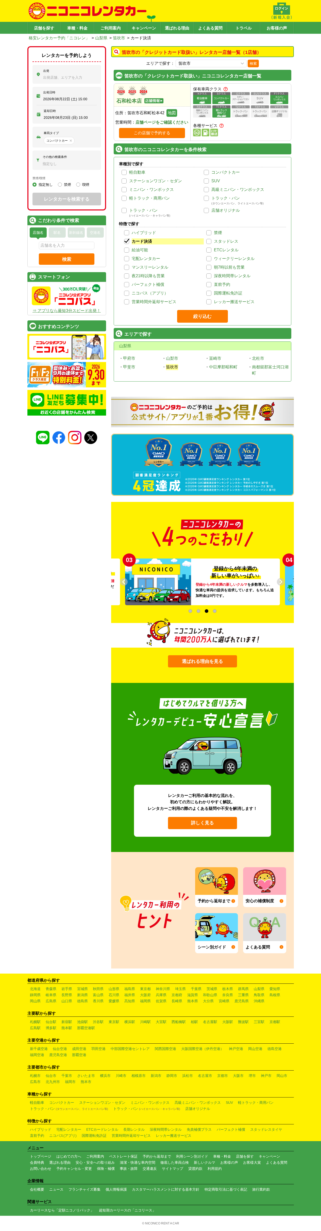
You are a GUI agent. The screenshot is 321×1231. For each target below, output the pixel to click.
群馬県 (243, 989)
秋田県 (98, 989)
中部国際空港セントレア (130, 1049)
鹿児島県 (241, 1001)
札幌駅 (35, 1022)
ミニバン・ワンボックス (151, 189)
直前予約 (222, 284)
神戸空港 (236, 1049)
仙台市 (51, 1076)
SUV (215, 181)
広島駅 (35, 1028)
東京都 (145, 989)
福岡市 (70, 1082)
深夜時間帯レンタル (232, 276)
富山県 (98, 995)
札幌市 (35, 1076)
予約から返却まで (157, 1156)
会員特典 (37, 1162)
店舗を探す (44, 28)
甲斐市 (129, 367)
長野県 (66, 995)
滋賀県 (192, 995)
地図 (172, 113)
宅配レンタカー (146, 258)
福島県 (129, 989)
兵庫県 (161, 995)
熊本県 (192, 1001)
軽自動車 (137, 172)
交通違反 (150, 1169)
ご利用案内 (110, 28)
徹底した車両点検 (174, 1162)
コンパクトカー (225, 172)
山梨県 (101, 38)
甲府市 (129, 358)
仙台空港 (60, 1049)
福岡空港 (37, 1055)
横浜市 (105, 1076)
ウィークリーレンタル (234, 258)
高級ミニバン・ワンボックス (237, 189)
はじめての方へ (68, 1156)
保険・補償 (106, 1169)
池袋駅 (82, 1022)
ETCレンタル (226, 250)
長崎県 (177, 1001)
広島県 (51, 1001)
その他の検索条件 (55, 157)
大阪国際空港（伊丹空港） (202, 1049)
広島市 (35, 1082)
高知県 (129, 1001)
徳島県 (82, 1001)
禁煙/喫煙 (38, 178)
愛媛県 (114, 1001)
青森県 (51, 989)
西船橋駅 (179, 1022)
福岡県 (145, 1001)
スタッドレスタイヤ (266, 1129)
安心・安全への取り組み (95, 1162)
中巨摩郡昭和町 (223, 367)
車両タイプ (51, 133)
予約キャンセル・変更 (74, 1169)
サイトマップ (172, 1169)
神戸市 (266, 1076)
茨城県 (212, 989)
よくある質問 (210, 28)
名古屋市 (205, 1076)
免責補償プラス (199, 1129)
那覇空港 (79, 1055)
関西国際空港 (165, 1049)
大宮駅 (161, 1022)
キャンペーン (144, 28)
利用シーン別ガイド (192, 1156)
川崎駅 (145, 1022)
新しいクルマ (204, 1162)
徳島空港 (274, 1049)
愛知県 (274, 989)
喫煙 (85, 185)
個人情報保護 (116, 1189)
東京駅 (114, 1022)
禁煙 (218, 233)
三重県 (243, 995)
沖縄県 (259, 1001)
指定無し (46, 185)
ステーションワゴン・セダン (155, 181)
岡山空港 (255, 1049)
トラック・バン (225, 198)
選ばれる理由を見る (202, 661)
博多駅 (51, 1028)
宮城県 (82, 989)
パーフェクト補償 (148, 284)
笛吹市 (119, 38)
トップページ (40, 1156)
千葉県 (196, 989)
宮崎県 (224, 1001)
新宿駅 (66, 1022)
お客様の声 (277, 28)
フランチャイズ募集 (84, 1189)
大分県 (208, 1001)
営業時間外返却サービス (154, 302)
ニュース (56, 1189)
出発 (46, 71)
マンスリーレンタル (150, 267)
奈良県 (227, 995)
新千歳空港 (39, 1049)
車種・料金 (77, 28)
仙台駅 (51, 1022)
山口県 (66, 1001)
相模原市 (138, 1076)
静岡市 (171, 1076)
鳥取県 (259, 995)
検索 (253, 63)
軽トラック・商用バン (149, 198)
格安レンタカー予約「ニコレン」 (59, 38)
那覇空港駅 (86, 1028)
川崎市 (121, 1076)
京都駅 (274, 1022)
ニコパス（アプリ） (150, 293)
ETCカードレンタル (102, 1129)
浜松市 (187, 1076)
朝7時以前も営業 (229, 267)
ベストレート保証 (123, 1156)
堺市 (252, 1076)
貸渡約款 (195, 1169)
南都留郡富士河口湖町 (270, 370)
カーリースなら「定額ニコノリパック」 (62, 1210)
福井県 (129, 995)
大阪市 (238, 1076)
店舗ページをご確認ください (162, 122)
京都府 (177, 995)
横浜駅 (129, 1022)
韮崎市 (215, 358)
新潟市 (156, 1076)
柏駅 (194, 1022)
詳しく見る (202, 822)
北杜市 (258, 358)
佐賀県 (161, 1001)
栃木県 (227, 989)
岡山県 (35, 1001)
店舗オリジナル (225, 210)
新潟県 (82, 995)
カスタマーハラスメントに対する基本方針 (165, 1189)
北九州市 (53, 1082)
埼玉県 (180, 989)
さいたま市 (86, 1076)
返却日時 (50, 111)
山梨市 (172, 358)
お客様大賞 (252, 1162)
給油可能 (140, 250)
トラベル (243, 28)
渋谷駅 (98, 1022)
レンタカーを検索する (67, 199)
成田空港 (79, 1049)
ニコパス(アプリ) (63, 1136)
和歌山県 (210, 995)
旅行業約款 (261, 1189)
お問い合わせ (40, 1169)
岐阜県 (51, 995)
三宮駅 (259, 1022)
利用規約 (215, 1169)
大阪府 (145, 995)
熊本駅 (66, 1028)
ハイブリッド (144, 233)
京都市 (222, 1076)
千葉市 (66, 1076)
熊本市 (86, 1082)
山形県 (114, 989)
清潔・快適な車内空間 (137, 1162)
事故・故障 (129, 1169)
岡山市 (282, 1076)
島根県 (274, 995)
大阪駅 (227, 1022)
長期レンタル (134, 1129)
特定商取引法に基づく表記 (226, 1189)
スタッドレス (226, 241)
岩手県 (66, 989)
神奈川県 (163, 989)
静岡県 (35, 995)
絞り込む (202, 316)
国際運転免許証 (228, 293)
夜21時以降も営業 (148, 276)
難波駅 (243, 1022)
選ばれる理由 (177, 28)
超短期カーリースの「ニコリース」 (127, 1210)
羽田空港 (98, 1049)
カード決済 (142, 241)
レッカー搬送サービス (234, 302)
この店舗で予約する (152, 133)
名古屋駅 (210, 1022)
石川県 (114, 995)
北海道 (35, 989)
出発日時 (49, 92)
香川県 (98, 1001)
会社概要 (37, 1189)
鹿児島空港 (58, 1055)
